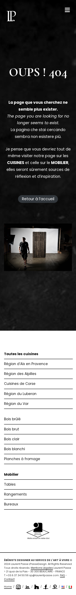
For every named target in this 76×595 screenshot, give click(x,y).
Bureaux (11, 504)
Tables (10, 484)
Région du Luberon (20, 393)
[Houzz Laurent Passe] (36, 587)
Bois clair (11, 439)
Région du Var (16, 403)
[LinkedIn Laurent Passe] (27, 587)
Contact (9, 579)
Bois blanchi (14, 449)
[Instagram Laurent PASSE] (18, 587)
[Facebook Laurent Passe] (45, 587)
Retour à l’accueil (38, 199)
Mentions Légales (42, 568)
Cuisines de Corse (19, 383)
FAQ (62, 575)
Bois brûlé (12, 419)
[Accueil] (11, 16)
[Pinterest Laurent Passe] (54, 587)
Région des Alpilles (20, 373)
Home (8, 586)
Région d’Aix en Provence (26, 363)
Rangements (15, 494)
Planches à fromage (22, 458)
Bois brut (11, 429)
